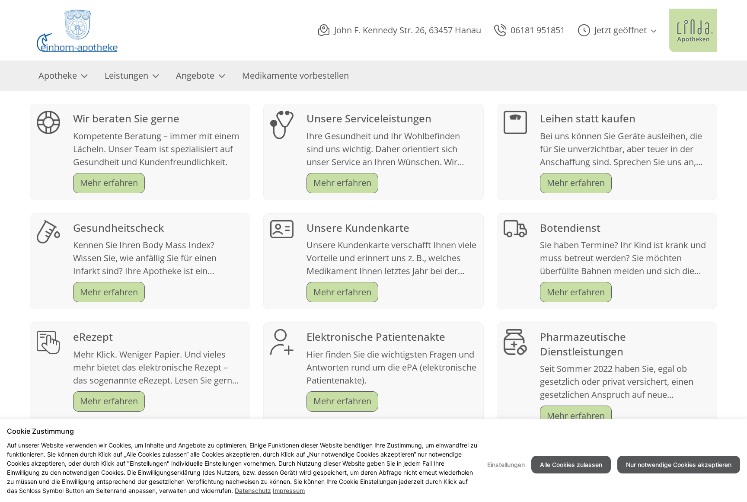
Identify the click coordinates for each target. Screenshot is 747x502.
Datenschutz (253, 490)
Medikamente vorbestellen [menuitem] (295, 75)
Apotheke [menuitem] (57, 75)
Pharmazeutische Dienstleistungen (583, 343)
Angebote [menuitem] (195, 75)
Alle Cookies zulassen (571, 464)
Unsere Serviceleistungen (368, 118)
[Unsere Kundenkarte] (282, 228)
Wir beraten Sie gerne (126, 118)
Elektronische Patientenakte (375, 336)
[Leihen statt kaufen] (515, 121)
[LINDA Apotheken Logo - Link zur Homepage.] (693, 30)
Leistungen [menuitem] (126, 75)
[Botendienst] (515, 227)
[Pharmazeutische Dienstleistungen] (515, 341)
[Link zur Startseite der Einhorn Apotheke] (79, 30)
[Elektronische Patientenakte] (282, 341)
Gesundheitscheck (118, 228)
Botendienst (570, 228)
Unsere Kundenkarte (357, 228)
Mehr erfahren (109, 183)
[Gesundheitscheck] (48, 231)
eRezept (93, 336)
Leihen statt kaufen (587, 118)
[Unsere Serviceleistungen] (282, 124)
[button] (617, 30)
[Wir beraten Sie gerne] (48, 121)
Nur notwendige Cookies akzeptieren (678, 464)
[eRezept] (48, 341)
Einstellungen (506, 464)
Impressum (289, 490)
